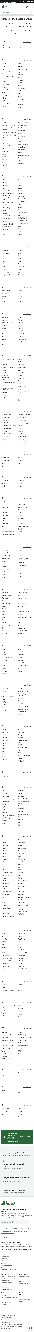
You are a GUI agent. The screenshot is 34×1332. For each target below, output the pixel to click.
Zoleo (20, 1114)
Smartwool (21, 843)
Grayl (19, 384)
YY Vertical (21, 1093)
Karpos (3, 518)
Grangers (21, 381)
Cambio (4, 183)
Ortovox (20, 701)
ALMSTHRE (5, 101)
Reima (3, 810)
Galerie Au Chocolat (8, 359)
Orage (20, 688)
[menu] (31, 7)
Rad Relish (5, 796)
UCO (3, 985)
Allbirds (4, 98)
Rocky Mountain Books (23, 802)
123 (4, 23)
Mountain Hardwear (25, 620)
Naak (3, 649)
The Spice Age (6, 958)
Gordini (20, 373)
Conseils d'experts (6, 1302)
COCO (20, 188)
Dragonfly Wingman (8, 275)
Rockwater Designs (24, 799)
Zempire (4, 1117)
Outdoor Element (23, 706)
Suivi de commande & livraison (9, 1297)
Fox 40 (20, 331)
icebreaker (5, 458)
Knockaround (22, 507)
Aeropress (5, 84)
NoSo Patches (23, 665)
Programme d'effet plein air (26, 1299)
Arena (20, 83)
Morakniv (21, 606)
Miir (2, 628)
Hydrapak (21, 439)
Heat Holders (6, 428)
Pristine (20, 753)
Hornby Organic (23, 420)
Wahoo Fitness (6, 1035)
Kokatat (20, 515)
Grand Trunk (22, 378)
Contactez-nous (5, 1304)
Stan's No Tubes (23, 881)
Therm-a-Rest (6, 961)
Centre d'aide (4, 1295)
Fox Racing (21, 334)
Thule (20, 936)
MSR (19, 622)
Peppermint (5, 748)
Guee (19, 400)
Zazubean (4, 1111)
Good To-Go (22, 367)
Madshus (4, 593)
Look (19, 555)
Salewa (3, 843)
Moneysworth (22, 598)
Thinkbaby (5, 966)
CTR (19, 232)
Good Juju (21, 365)
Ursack (20, 987)
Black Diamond (23, 122)
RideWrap (4, 820)
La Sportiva (5, 550)
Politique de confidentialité (8, 1315)
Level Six (4, 564)
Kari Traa (4, 515)
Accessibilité (4, 1319)
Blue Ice (20, 128)
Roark (20, 793)
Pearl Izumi (5, 740)
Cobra (20, 185)
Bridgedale (21, 150)
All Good (4, 95)
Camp (3, 188)
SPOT (20, 870)
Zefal (3, 1114)
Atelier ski (21, 1281)
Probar (20, 758)
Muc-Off (21, 625)
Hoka (3, 442)
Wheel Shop (22, 1035)
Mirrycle (4, 633)
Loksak (20, 553)
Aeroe (3, 82)
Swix (19, 917)
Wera (3, 1051)
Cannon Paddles (7, 202)
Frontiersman (22, 339)
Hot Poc (20, 426)
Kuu (19, 534)
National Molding (7, 657)
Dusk (19, 272)
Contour (20, 204)
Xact (2, 1073)
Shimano (4, 886)
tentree (3, 944)
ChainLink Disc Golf (8, 216)
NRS (19, 668)
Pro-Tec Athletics (24, 756)
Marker (4, 606)
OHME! (3, 699)
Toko (19, 947)
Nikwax (4, 668)
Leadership (4, 1258)
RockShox (21, 796)
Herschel (4, 436)
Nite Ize (4, 671)
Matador (4, 609)
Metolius (4, 622)
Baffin (3, 138)
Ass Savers (22, 88)
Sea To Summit (6, 875)
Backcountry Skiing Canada (8, 128)
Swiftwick (21, 914)
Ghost (3, 373)
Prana (20, 745)
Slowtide (4, 919)
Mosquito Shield (23, 612)
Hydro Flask (22, 442)
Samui (3, 856)
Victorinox (21, 1011)
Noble (20, 649)
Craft (19, 215)
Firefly (3, 339)
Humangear (22, 436)
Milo (2, 631)
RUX (19, 825)
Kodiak (20, 513)
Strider (20, 889)
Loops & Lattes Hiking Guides (23, 559)
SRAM (20, 878)
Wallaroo (4, 1037)
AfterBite (4, 87)
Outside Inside (22, 712)
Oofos (3, 710)
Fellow (3, 328)
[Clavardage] (30, 1328)
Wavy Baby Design (7, 1046)
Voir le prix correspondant (11, 1181)
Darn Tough (5, 253)
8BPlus (20, 48)
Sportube (21, 867)
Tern (3, 950)
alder (3, 92)
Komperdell (22, 523)
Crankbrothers (23, 223)
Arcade (20, 80)
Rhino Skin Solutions (8, 815)
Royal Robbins (23, 814)
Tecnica (4, 936)
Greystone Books (24, 392)
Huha (20, 428)
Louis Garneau (23, 565)
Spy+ (19, 875)
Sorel (19, 856)
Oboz (3, 694)
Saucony (4, 859)
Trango (20, 958)
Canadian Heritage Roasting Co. (7, 194)
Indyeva (20, 460)
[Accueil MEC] (5, 7)
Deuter (3, 267)
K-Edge (3, 502)
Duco (19, 256)
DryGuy (20, 253)
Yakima (3, 1090)
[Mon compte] (27, 7)
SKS (2, 911)
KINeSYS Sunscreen (8, 534)
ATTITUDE (21, 99)
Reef (3, 807)
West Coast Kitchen (8, 1054)
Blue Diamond (22, 125)
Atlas (19, 93)
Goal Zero (4, 398)
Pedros (3, 743)
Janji (3, 486)
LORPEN (21, 563)
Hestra (3, 439)
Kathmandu (5, 523)
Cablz (3, 180)
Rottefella (21, 811)
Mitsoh (20, 595)
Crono (20, 229)
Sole (19, 851)
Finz (2, 336)
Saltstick (4, 851)
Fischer (4, 342)
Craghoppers (22, 221)
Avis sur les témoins (6, 1322)
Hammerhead (6, 415)
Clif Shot (4, 235)
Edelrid (3, 296)
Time (19, 944)
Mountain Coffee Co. (25, 617)
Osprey (20, 704)
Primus (20, 750)
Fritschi (20, 336)
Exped (20, 301)
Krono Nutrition (23, 526)
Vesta (19, 1006)
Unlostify (21, 985)
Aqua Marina (22, 69)
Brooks (20, 152)
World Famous (23, 1046)
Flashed (20, 323)
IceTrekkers (5, 460)
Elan (2, 299)
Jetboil (20, 483)
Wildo (20, 1043)
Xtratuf (20, 1073)
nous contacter (18, 1231)
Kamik (3, 510)
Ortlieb (20, 698)
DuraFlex (21, 267)
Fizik (19, 317)
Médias (3, 1261)
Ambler (20, 66)
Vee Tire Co (5, 1013)
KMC (19, 502)
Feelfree (4, 325)
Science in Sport (7, 873)
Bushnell (21, 163)
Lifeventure (5, 575)
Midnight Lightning (7, 625)
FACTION (4, 317)
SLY (19, 840)
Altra (19, 64)
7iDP (19, 45)
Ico (2, 463)
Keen (3, 526)
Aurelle (20, 104)
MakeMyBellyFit (6, 595)
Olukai (3, 705)
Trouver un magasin (24, 1276)
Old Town (4, 702)
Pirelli (3, 757)
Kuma (20, 532)
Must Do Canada (23, 631)
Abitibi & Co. (5, 64)
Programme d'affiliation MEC (8, 1269)
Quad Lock (5, 776)
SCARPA (4, 864)
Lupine (20, 576)
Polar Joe (21, 732)
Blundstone (22, 131)
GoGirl (20, 362)
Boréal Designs (23, 144)
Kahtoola (4, 507)
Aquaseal (21, 72)
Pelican (3, 746)
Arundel (20, 85)
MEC (3, 617)
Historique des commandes (8, 1276)
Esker (20, 291)
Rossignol (21, 809)
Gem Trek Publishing (8, 367)
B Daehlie (4, 122)
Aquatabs (21, 75)
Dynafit (20, 275)
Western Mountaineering (6, 1057)
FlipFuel (20, 328)
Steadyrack (22, 883)
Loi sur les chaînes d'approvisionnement (11, 1324)
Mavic (3, 612)
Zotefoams (21, 1117)
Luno (19, 573)
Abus (3, 66)
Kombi (20, 521)
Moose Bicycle (23, 603)
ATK (19, 91)
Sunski (20, 900)
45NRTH (4, 45)
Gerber (3, 370)
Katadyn (4, 521)
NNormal (4, 674)
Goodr (20, 370)
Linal (3, 577)
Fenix (3, 331)
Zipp (19, 1109)
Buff (19, 158)
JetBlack (21, 480)
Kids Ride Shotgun (7, 532)
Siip (2, 897)
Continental (22, 202)
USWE (20, 990)
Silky (3, 900)
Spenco (20, 862)
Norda (20, 657)
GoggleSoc (21, 359)
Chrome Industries (7, 224)
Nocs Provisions (23, 652)
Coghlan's (21, 191)
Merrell (3, 620)
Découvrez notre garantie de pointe (14, 1192)
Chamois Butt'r (6, 218)
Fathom (4, 320)
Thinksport (5, 969)
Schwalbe (4, 870)
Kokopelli (21, 518)
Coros (20, 207)
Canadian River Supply (6, 198)
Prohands (21, 761)
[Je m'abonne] (31, 1222)
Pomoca (20, 738)
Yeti (19, 1090)
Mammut (4, 598)
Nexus (3, 665)
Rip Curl (20, 791)
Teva (3, 953)
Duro (19, 269)
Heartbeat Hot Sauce (8, 426)
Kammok (4, 513)
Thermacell (5, 963)
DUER (20, 258)
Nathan (4, 655)
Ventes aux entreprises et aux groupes (9, 1266)
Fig (2, 334)
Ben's (3, 148)
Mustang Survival (24, 633)
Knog (19, 510)
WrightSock (22, 1048)
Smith (20, 845)
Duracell (21, 264)
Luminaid (21, 571)
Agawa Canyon (6, 90)
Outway (20, 714)
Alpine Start (5, 103)
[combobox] (17, 13)
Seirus (3, 878)
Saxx (3, 862)
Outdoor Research (24, 709)
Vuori (19, 1017)
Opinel (3, 713)
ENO (3, 301)
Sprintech (21, 873)
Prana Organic (23, 747)
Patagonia (4, 738)
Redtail (3, 804)
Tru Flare (21, 961)
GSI (19, 394)
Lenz (3, 561)
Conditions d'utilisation (7, 1317)
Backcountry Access (8, 125)
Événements (22, 1297)
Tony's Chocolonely (25, 950)
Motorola (21, 614)
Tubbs (20, 963)
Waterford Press (7, 1043)
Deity (3, 261)
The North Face (7, 955)
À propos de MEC (5, 1256)
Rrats (19, 817)
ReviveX (4, 812)
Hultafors (21, 431)
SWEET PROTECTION (22, 910)
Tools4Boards (22, 953)
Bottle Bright (22, 147)
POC (19, 729)
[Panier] (22, 7)
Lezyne (3, 566)
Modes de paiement (6, 1285)
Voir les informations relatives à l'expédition (17, 1155)
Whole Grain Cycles (24, 1037)
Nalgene (4, 652)
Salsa (3, 848)
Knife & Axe (22, 504)
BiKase (3, 154)
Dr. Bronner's (6, 272)
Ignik (19, 458)
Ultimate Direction (7, 990)
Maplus (4, 601)
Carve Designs (6, 208)
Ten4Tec (4, 939)
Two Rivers (21, 966)
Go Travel (4, 395)
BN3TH (20, 133)
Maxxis (3, 614)
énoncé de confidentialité (7, 1232)
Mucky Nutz (22, 628)
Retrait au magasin (23, 1283)
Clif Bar (4, 232)
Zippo (20, 1111)
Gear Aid (4, 365)
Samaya (4, 853)
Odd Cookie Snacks (8, 696)
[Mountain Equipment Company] (17, 1202)
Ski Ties (4, 905)
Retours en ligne (5, 1287)
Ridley (3, 823)
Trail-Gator (21, 955)
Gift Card (4, 380)
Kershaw (4, 529)
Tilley (19, 942)
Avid (19, 107)
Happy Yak (5, 417)
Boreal (20, 141)
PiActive (4, 754)
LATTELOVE (5, 555)
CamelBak (4, 185)
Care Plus (4, 205)
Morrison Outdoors (24, 609)
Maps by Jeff (6, 603)
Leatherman (5, 558)
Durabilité (21, 1301)
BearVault (4, 143)
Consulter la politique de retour (12, 1168)
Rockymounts (22, 806)
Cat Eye (4, 213)
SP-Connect (22, 859)
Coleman (21, 193)
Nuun (20, 671)
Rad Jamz (4, 793)
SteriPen (21, 886)
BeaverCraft (5, 146)
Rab (2, 791)
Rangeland (5, 801)
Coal (19, 183)
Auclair (20, 102)
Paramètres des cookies (7, 1289)
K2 (2, 504)
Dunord (20, 261)
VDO (3, 1010)
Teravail (4, 947)
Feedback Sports (7, 323)
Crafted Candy (23, 218)
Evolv (20, 299)
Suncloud (21, 894)
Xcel (2, 1075)
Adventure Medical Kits (7, 72)
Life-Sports (5, 569)
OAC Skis (4, 688)
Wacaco (4, 1032)
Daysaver (4, 256)
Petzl (3, 751)
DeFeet (3, 258)
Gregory (20, 389)
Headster (4, 420)
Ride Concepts (6, 818)
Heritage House (6, 434)
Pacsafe (4, 729)
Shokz (3, 889)
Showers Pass (6, 892)
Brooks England (23, 155)
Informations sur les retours (8, 1300)
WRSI (20, 1051)
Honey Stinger (23, 417)
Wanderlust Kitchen (8, 1040)
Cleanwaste (5, 229)
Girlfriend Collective (8, 383)
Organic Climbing (23, 691)
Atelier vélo (22, 1279)
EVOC (20, 296)
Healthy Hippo (6, 423)
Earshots (4, 293)
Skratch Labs (6, 908)
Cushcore (21, 234)
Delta (3, 264)
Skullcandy (5, 913)
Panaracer (5, 732)
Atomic (20, 96)
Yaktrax (4, 1093)
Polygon (20, 735)
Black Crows (5, 165)
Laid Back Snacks (7, 553)
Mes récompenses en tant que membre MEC (8, 1279)
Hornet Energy (23, 423)
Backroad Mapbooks (8, 135)
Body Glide (21, 136)
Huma (20, 434)
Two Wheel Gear (23, 969)
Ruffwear (21, 819)
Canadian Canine (7, 191)
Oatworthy (5, 691)
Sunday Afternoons (24, 897)
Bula (19, 160)
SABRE (3, 840)
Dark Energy (5, 250)
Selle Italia (4, 881)
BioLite (3, 157)
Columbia (21, 196)
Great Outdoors (23, 386)
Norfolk (20, 660)
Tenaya (4, 942)
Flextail (20, 325)
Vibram (20, 1008)
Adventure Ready (7, 76)
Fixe (2, 344)
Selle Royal (5, 883)
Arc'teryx (21, 77)
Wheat (20, 1032)
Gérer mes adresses (6, 1282)
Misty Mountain (23, 593)
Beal (2, 140)
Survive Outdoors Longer (24, 906)
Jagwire (4, 483)
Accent (3, 69)
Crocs (20, 226)
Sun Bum (21, 892)
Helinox (4, 431)
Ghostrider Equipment (5, 376)
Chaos (3, 221)
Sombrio (21, 853)
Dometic (4, 269)
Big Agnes (4, 151)
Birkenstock (5, 159)
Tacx (3, 933)
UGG (3, 987)
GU (19, 397)
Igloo (3, 466)
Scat (3, 867)
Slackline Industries (8, 916)
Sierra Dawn (5, 894)
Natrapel (4, 660)
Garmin (3, 362)
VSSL (20, 1014)
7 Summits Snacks (7, 48)
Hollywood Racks (24, 415)
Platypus (4, 759)
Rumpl (20, 822)
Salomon (4, 845)
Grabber (21, 375)
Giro (2, 385)
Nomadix (21, 655)
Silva (3, 902)
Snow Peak (22, 848)
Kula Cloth (21, 529)
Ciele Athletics (6, 227)
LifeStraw (4, 572)
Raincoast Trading (7, 799)
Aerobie (4, 79)
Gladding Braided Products (7, 389)
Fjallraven (21, 320)
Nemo (3, 663)
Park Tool (4, 735)
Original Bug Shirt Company (24, 694)
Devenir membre (25, 1136)
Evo (19, 293)
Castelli (3, 210)
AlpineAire (5, 106)
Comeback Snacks (24, 199)
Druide (20, 250)
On (2, 707)
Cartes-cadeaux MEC (24, 1304)
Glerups (4, 392)
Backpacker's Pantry (8, 132)
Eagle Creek (5, 291)
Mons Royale (22, 601)
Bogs (19, 139)
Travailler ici (4, 1263)
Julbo (20, 486)
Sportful (20, 864)
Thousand (21, 933)
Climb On (21, 180)
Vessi (3, 1016)
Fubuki (20, 342)
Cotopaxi (21, 210)
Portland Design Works (23, 741)
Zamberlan (5, 1109)
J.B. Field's (5, 480)
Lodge (20, 550)
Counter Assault (23, 212)
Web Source (5, 1048)
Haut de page (27, 42)
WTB (19, 1054)
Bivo (2, 162)
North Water (22, 663)
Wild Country (22, 1040)
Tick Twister (22, 939)
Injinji (19, 463)
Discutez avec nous (6, 1307)
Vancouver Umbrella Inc (8, 1006)
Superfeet (21, 902)
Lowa (19, 568)
